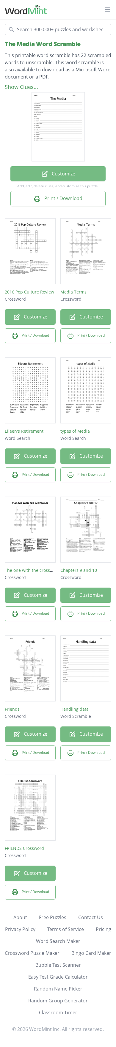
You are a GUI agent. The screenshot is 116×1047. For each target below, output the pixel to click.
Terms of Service (65, 929)
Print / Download (62, 198)
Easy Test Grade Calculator (58, 977)
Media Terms (73, 292)
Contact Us (90, 917)
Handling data (74, 709)
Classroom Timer (58, 1012)
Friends (12, 709)
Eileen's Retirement (24, 431)
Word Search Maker (58, 941)
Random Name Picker (58, 988)
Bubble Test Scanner (58, 965)
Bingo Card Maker (91, 953)
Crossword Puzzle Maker (32, 953)
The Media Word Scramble (43, 44)
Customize (63, 173)
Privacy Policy (20, 929)
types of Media (75, 431)
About (20, 917)
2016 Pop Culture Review (29, 292)
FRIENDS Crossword (24, 848)
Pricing (103, 929)
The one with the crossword (32, 570)
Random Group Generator (58, 1000)
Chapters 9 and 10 (78, 570)
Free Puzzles (52, 917)
